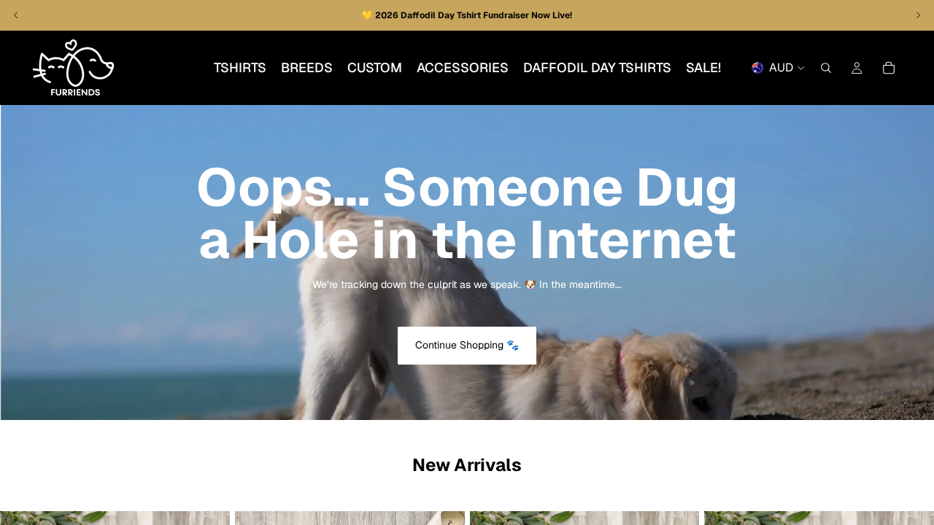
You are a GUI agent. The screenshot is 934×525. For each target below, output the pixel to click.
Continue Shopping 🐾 (467, 344)
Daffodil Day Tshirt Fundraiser (466, 15)
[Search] (826, 68)
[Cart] (889, 68)
